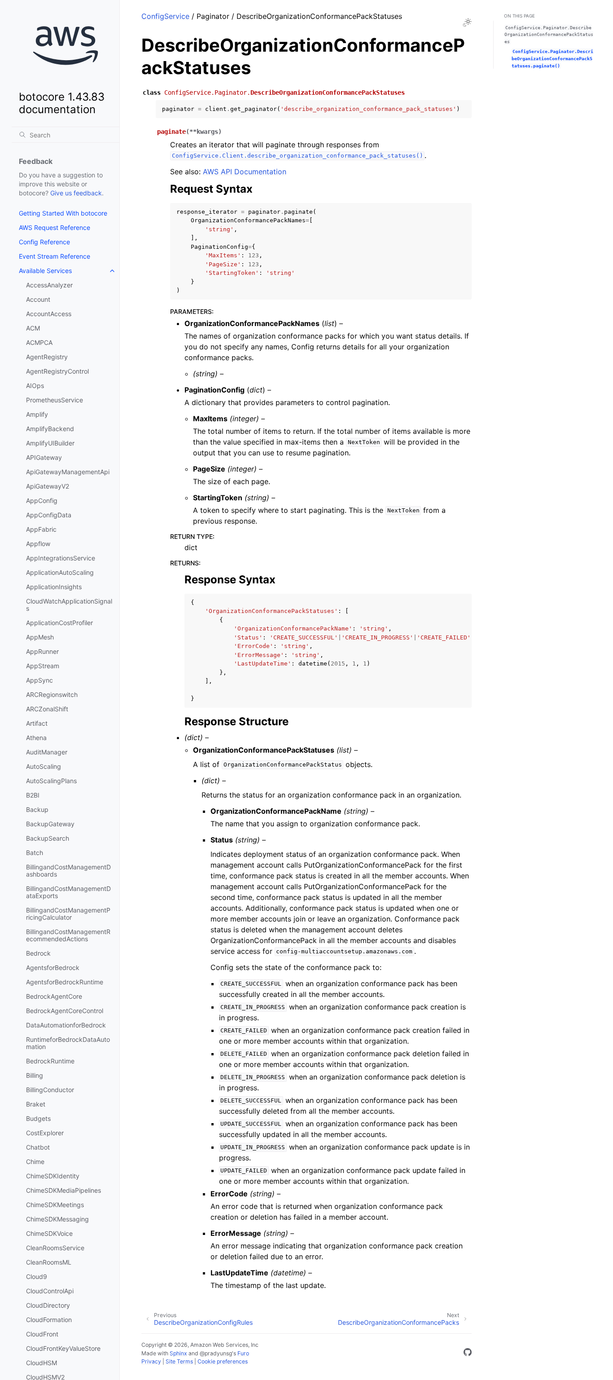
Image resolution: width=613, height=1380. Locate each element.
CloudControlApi (50, 1291)
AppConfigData (48, 515)
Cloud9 (36, 1276)
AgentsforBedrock (52, 967)
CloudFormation (49, 1319)
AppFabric (41, 529)
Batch (34, 852)
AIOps (35, 385)
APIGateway (44, 457)
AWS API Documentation (244, 171)
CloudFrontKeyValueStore (63, 1348)
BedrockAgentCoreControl (64, 1010)
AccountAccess (48, 313)
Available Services (45, 270)
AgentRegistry (47, 357)
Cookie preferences (222, 1361)
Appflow (38, 543)
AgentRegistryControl (57, 371)
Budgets (38, 1118)
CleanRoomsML (48, 1262)
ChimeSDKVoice (49, 1233)
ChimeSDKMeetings (55, 1204)
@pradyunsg (216, 1353)
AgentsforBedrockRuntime (64, 982)
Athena (36, 737)
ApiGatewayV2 (47, 486)
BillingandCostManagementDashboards (68, 870)
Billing (34, 1075)
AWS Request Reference (54, 227)
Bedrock (38, 953)
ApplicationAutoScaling (60, 572)
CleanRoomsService (55, 1248)
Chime (35, 1161)
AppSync (39, 680)
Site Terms (179, 1361)
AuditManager (46, 752)
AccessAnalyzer (49, 285)
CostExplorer (45, 1133)
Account (38, 299)
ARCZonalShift (47, 709)
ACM (33, 328)
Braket (35, 1104)
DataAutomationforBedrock (66, 1025)
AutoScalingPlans (51, 781)
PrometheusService (54, 400)
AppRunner (42, 651)
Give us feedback (76, 193)
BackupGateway (50, 824)
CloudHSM (41, 1363)
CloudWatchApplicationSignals (69, 604)
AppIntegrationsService (60, 558)
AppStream (42, 666)
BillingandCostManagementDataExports (68, 892)
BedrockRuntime (50, 1061)
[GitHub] (468, 1353)
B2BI (32, 795)
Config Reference (44, 242)
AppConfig (41, 500)
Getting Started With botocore (63, 213)
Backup (37, 809)
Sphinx (178, 1353)
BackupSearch (47, 838)
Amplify (37, 414)
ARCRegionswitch (52, 694)
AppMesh (40, 637)
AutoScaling (43, 766)
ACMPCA (39, 342)
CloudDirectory (48, 1305)
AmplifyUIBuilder (50, 443)
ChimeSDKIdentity (52, 1176)
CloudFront (42, 1334)
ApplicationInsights (54, 587)
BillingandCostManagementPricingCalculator (68, 913)
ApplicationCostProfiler (59, 622)
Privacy (151, 1361)
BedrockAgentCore (54, 996)
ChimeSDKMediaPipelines (63, 1190)
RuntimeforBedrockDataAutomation (68, 1043)
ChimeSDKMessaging (57, 1219)
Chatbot (38, 1147)
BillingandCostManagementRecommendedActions (68, 935)
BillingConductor (50, 1089)
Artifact (37, 723)
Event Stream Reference (54, 256)
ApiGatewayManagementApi (67, 472)
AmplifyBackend (50, 428)
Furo (243, 1353)
